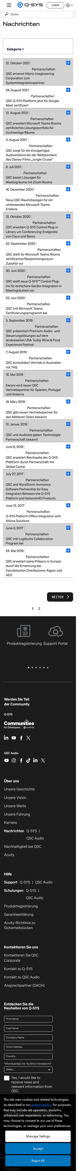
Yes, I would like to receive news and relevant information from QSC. (31, 1084)
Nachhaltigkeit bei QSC (22, 846)
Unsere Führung (17, 814)
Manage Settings (38, 1136)
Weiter (57, 597)
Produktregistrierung (21, 906)
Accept (38, 1148)
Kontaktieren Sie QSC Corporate (21, 958)
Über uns (11, 781)
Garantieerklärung (18, 914)
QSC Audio (11, 754)
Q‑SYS (8, 714)
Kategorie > (15, 49)
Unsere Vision (15, 797)
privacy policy (41, 1104)
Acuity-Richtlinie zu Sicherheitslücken (25, 925)
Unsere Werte (15, 806)
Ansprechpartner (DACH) (24, 985)
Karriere (10, 822)
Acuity (9, 855)
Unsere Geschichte (19, 789)
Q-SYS (25, 882)
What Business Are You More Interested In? (27, 1064)
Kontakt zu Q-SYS (18, 968)
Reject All (37, 1160)
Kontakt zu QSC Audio (22, 977)
